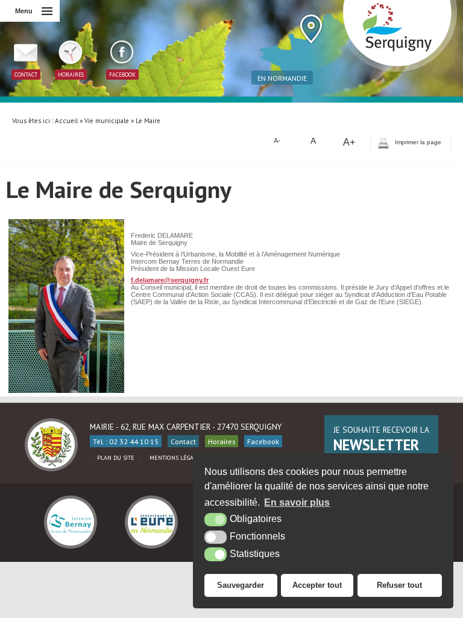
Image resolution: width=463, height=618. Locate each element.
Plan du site (115, 458)
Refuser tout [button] (399, 585)
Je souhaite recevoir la (381, 439)
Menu (24, 10)
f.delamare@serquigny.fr (170, 280)
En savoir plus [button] (297, 502)
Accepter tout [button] (317, 585)
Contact (183, 441)
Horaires (221, 441)
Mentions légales (176, 458)
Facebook (263, 441)
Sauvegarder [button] (240, 585)
